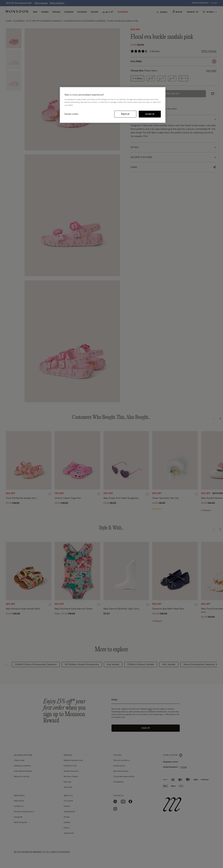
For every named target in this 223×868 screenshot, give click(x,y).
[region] (113, 105)
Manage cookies (71, 114)
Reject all (125, 114)
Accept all (149, 114)
